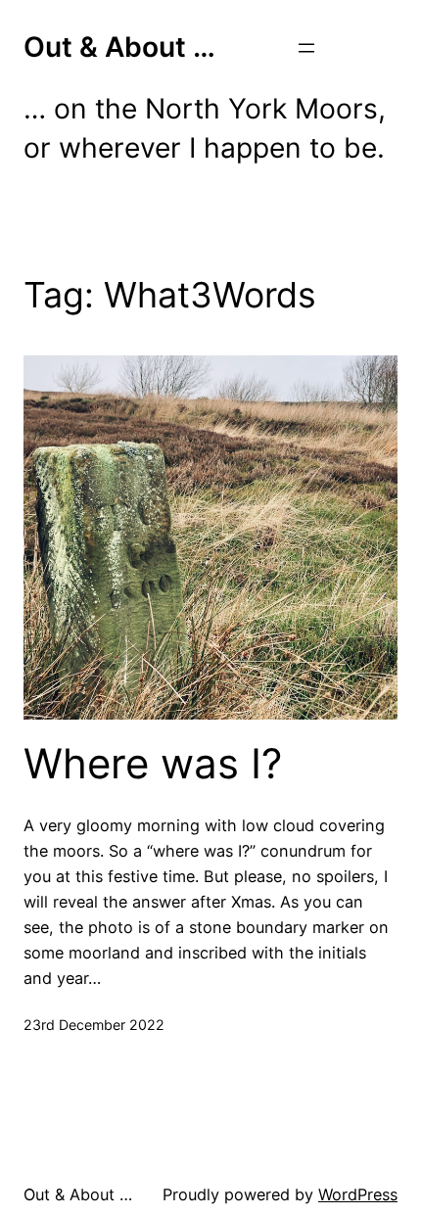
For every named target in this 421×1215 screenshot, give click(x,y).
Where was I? (152, 763)
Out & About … (119, 47)
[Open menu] (306, 48)
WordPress (358, 1194)
